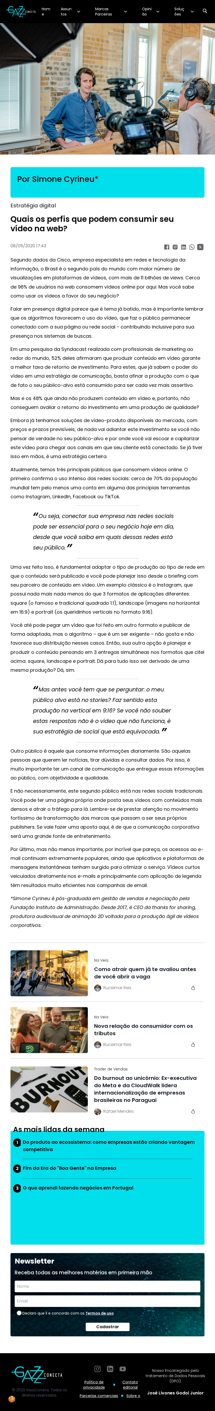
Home (46, 11)
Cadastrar (107, 1327)
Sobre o (133, 1395)
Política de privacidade (94, 1384)
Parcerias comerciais (99, 1395)
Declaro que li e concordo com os (68, 1313)
